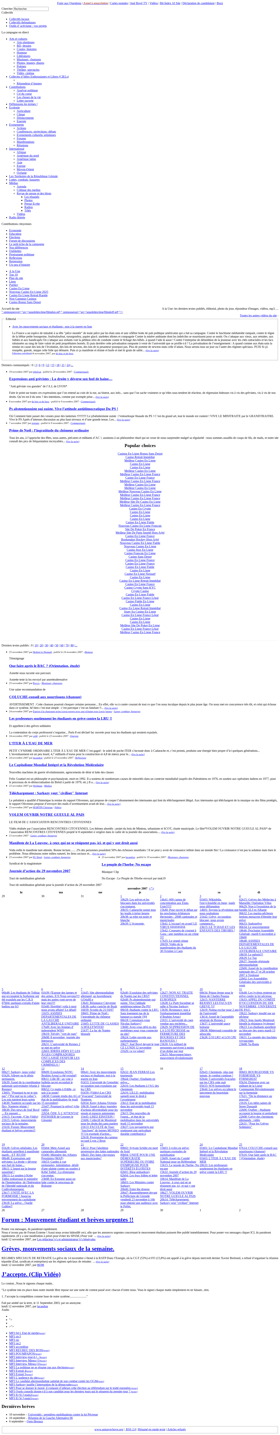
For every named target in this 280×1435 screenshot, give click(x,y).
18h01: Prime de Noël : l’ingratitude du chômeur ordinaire (95, 1017)
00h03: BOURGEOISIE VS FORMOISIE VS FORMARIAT (256, 1075)
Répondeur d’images (29, 83)
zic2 (18, 1343)
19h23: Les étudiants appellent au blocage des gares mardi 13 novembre (257, 1030)
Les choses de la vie (29, 97)
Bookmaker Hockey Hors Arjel (140, 539)
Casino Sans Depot (140, 556)
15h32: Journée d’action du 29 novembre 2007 (178, 1173)
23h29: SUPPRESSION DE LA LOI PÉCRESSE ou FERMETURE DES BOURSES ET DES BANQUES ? (177, 1033)
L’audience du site (26, 1377)
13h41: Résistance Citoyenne (98, 1003)
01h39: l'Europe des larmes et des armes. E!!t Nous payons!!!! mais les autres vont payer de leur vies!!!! (60, 998)
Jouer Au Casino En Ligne (140, 611)
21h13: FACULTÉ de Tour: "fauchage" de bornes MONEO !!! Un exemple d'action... (100, 1130)
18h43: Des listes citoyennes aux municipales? (98, 1156)
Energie (21, 121)
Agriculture (23, 111)
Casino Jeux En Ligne (140, 549)
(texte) (42, 1333)
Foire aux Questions (69, 3)
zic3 (18, 1336)
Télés (27, 210)
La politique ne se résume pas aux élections (41, 1367)
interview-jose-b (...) (27, 1357)
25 (240, 1144)
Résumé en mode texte (151, 1429)
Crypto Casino (140, 591)
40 (51, 645)
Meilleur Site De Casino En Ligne (140, 501)
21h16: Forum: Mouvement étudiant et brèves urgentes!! (18, 1128)
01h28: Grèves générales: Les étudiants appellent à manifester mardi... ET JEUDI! (20, 1151)
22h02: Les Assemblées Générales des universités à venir (255, 982)
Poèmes (21, 66)
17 (201, 1068)
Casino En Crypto (140, 508)
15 (52, 365)
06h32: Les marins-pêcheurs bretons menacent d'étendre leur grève (258, 917)
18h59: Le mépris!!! (251, 954)
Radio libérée (17, 217)
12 (47, 365)
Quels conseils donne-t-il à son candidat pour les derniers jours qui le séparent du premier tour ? (73, 1391)
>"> (151, 888)
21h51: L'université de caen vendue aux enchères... (176, 1021)
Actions (21, 128)
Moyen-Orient (25, 169)
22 (121, 1144)
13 (42, 1068)
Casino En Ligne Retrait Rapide (28, 295)
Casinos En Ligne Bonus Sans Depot (140, 453)
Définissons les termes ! (23, 104)
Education (15, 233)
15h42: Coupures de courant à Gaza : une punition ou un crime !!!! (179, 934)
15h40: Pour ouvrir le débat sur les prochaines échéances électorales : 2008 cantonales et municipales (178, 915)
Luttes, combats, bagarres (24, 179)
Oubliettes (15, 251)
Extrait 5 (20, 1374)
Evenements (16, 124)
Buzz (220, 3)
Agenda (21, 186)
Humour (22, 52)
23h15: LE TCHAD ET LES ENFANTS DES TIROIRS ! (217, 928)
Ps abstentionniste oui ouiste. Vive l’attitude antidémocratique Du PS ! (63, 409)
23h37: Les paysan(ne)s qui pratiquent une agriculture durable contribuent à (137, 1130)
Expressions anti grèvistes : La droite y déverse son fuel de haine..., (60, 379)
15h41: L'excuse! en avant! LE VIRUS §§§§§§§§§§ (178, 925)
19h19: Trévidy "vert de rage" (59, 1033)
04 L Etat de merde (27, 1333)
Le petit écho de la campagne (26, 244)
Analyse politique (27, 90)
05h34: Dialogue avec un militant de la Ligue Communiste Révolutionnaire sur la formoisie (256, 1087)
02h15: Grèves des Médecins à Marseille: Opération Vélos (257, 901)
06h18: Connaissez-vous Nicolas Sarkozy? (135, 1021)
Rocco (36, 683)
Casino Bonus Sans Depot (25, 302)
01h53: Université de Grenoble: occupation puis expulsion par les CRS (100, 1086)
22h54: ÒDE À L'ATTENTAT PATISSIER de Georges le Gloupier (60, 1117)
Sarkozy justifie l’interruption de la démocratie (43, 1384)
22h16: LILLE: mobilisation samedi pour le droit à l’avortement (137, 1096)
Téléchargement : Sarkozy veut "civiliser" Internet (48, 793)
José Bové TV (138, 3)
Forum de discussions (22, 240)
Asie (19, 162)
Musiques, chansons (29, 59)
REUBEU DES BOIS (29, 1350)
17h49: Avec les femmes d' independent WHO (57, 1028)
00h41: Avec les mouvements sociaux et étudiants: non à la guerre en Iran (98, 1075)
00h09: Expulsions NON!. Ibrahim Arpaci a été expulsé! (59, 1073)
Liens (12, 281)
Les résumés (31, 196)
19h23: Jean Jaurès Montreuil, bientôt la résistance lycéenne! (257, 1021)
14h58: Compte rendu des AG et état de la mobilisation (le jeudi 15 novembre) (60, 1099)
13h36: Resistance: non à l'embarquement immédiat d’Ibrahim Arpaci (175, 1013)
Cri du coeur (24, 93)
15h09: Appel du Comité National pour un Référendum (178, 1160)
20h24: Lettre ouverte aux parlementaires (135, 1039)
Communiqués (81, 371)
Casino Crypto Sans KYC (140, 587)
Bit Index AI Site (170, 3)
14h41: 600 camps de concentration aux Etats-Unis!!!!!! (174, 903)
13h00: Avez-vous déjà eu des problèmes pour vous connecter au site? (139, 1030)
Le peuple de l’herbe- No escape (126, 864)
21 (63, 365)
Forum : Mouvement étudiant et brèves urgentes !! (68, 1219)
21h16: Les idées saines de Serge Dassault (255, 1104)
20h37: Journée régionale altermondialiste (254, 963)
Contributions (17, 87)
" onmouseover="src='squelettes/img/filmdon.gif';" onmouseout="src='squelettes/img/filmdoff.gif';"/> (62, 312)
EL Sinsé (37, 857)
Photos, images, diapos (30, 62)
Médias (13, 183)
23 (161, 1144)
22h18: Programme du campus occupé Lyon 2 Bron (99, 1139)
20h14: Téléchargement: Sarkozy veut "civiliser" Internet (179, 1201)
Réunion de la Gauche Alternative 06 (50, 1418)
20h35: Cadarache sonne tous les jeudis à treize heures (138, 911)
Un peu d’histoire (19, 264)
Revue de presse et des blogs (34, 193)
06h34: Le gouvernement (254, 927)
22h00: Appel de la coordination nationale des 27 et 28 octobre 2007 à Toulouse (258, 972)
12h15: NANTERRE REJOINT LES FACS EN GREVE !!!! (216, 1003)
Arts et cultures (18, 38)
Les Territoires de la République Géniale (33, 176)
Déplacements (25, 117)
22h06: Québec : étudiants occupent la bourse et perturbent (258, 1111)
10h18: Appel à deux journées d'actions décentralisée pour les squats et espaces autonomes (99, 1110)
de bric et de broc (65, 353)
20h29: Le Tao (248, 958)
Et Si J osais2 (23, 1394)
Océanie (22, 172)
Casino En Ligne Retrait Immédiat (140, 580)
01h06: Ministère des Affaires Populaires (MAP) (59, 1156)
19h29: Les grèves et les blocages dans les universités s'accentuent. (137, 903)
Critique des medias (28, 190)
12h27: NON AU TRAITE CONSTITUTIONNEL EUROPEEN (176, 996)
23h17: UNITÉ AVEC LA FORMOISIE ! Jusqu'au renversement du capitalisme (19, 1196)
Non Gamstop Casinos (22, 298)
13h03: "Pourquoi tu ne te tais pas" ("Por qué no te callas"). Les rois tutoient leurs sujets (20, 1096)
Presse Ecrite (32, 203)
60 (61, 645)
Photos (28, 200)
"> (10, 1319)
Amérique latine (26, 159)
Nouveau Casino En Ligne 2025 (28, 291)
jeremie (35, 423)
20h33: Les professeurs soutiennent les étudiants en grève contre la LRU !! (216, 1168)
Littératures (23, 56)
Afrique (21, 152)
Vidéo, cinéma (25, 73)
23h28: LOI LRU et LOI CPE (218, 1037)
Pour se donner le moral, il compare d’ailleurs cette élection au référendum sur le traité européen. (73, 1388)
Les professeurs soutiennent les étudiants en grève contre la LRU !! (60, 718)
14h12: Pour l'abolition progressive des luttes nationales (100, 1149)
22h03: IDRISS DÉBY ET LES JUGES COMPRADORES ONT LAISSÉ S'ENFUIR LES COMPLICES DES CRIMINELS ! (60, 1057)
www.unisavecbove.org (108, 1429)
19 (3, 1144)
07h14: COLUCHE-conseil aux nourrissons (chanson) (258, 1149)
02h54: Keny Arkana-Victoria (99, 1103)
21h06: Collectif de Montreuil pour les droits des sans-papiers (99, 1121)
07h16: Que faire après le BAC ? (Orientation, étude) (258, 1156)
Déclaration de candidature (198, 3)
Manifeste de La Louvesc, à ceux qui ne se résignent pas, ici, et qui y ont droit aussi (73, 843)
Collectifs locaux (19, 19)
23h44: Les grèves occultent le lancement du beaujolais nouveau (218, 1093)
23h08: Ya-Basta (249, 1044)
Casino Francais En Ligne (140, 553)
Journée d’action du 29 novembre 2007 (39, 871)
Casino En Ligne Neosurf (140, 573)
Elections (14, 237)
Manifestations (25, 141)
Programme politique (21, 254)
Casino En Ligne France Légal (140, 597)
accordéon (21, 1346)
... (72, 365)
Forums (21, 138)
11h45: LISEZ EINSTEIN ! (97, 1116)
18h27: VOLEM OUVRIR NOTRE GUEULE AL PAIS (178, 1194)
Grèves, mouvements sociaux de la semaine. (58, 1248)
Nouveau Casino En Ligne (140, 546)
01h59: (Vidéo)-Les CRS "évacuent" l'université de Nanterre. (96, 1096)
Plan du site (16, 278)
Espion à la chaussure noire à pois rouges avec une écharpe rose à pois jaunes (72, 711)
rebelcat (37, 371)
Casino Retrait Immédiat (140, 457)
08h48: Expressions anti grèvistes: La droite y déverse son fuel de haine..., (19, 1162)
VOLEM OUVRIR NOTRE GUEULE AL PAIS (46, 815)
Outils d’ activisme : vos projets (28, 25)
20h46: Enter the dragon (135, 1189)
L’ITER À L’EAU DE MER (31, 743)
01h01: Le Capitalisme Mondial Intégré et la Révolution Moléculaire (219, 1151)
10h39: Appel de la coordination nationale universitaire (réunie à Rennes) (21, 1086)
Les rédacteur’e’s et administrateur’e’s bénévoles (66, 1239)
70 (67, 645)
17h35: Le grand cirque (174, 940)
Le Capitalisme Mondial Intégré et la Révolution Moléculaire (56, 765)
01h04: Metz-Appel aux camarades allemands (55, 1149)
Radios (28, 207)
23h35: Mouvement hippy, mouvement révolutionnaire (176, 1056)
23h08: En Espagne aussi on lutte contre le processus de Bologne (58, 1182)
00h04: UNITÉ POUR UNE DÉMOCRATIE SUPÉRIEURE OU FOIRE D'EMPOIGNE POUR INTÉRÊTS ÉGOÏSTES (137, 1161)
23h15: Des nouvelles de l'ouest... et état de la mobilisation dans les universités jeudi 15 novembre (139, 1118)
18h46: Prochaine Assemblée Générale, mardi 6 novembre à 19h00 (257, 934)
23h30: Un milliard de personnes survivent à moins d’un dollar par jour (177, 1048)
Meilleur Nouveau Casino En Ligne (140, 491)
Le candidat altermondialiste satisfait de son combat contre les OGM (56, 1381)
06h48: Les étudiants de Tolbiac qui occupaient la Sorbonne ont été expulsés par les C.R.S (21, 996)
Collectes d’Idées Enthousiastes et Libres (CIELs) (39, 76)
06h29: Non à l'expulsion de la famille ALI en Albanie (257, 908)
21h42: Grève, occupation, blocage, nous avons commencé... (216, 920)
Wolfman (37, 785)
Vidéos (154, 3)
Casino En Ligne (19, 288)
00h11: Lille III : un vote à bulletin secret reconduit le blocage (57, 1082)
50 (56, 645)
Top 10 (13, 274)
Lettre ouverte (25, 100)
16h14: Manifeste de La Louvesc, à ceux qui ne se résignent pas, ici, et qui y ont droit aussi (177, 1184)
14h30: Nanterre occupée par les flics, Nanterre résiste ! (21, 1104)
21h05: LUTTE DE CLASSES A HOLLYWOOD (100, 1025)
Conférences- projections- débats (36, 131)
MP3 (12, 1333)
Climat (21, 114)
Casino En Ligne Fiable (140, 522)
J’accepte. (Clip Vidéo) (31, 1274)
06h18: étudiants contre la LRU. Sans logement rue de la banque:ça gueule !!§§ (139, 1013)
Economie (15, 230)
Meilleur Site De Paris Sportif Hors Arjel (140, 532)
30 (46, 645)
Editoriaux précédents (21, 353)
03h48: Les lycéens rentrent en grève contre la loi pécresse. (257, 994)
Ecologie (14, 107)
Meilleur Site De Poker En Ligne (140, 625)
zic (17, 1340)
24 (68, 365)
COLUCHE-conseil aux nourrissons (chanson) (45, 697)
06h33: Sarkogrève (250, 923)
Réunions (22, 145)
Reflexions (15, 257)
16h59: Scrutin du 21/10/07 (97, 1009)
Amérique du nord (28, 155)
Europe (21, 166)
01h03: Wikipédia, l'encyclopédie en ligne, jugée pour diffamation (217, 903)
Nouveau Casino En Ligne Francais (140, 525)
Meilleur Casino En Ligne (140, 460)
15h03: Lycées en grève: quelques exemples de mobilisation (174, 1151)
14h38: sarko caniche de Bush (99, 1006)
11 (240, 989)
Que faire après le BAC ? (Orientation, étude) (44, 666)
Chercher (7, 8)
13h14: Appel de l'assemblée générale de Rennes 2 (217, 1018)
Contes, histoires (27, 49)
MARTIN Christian (43, 807)
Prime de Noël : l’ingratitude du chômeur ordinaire (49, 430)
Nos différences (18, 247)
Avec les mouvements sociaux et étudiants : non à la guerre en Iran (52, 326)
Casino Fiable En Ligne (140, 601)
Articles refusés (176, 1429)
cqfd (35, 736)
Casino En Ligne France (140, 477)
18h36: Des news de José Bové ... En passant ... (20, 1111)
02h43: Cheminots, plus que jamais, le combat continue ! (216, 1073)
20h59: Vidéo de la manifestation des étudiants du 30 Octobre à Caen (178, 948)
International (16, 148)
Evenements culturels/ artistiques (36, 135)
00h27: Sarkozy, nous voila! (18, 1072)
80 (72, 645)
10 (36, 645)
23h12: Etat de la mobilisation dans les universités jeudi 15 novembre (138, 1106)
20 (41, 645)
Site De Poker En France (140, 529)
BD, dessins (24, 45)
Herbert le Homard (42, 652)
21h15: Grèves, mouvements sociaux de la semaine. (19, 1121)
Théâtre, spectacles (28, 69)
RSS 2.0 (130, 1429)
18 (57, 365)
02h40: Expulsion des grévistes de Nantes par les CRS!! (139, 994)
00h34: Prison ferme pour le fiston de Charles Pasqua (216, 994)
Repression (15, 261)
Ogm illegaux (35, 1421)
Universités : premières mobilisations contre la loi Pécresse (63, 1414)
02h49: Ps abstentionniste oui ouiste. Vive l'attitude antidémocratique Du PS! (137, 1003)
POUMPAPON (25, 1353)
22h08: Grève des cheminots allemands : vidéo (256, 1118)
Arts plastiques (25, 42)
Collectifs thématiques (22, 22)
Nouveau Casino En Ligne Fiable (140, 543)
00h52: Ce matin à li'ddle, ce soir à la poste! (58, 1091)
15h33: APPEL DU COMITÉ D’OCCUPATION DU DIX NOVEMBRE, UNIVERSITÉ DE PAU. (257, 1004)
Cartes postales (119, 3)
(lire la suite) (152, 350)
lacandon (37, 757)
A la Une (14, 271)
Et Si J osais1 (23, 1398)
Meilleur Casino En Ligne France (140, 474)
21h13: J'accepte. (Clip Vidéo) (20, 1116)
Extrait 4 (20, 1370)
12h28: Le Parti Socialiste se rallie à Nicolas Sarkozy (177, 1004)
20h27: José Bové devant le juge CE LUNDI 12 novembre (139, 1046)
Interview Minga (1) (27, 1360)
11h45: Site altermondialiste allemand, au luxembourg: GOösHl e (97, 996)
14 (82, 1068)
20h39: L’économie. (132, 923)
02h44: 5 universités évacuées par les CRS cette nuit (217, 1080)
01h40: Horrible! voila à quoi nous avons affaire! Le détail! (58, 1008)
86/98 (40, 1265)
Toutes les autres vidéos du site (258, 315)
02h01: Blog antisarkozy (135, 1172)
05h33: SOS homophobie (215, 1085)
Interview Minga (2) (27, 1364)
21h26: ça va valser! (132, 1051)
